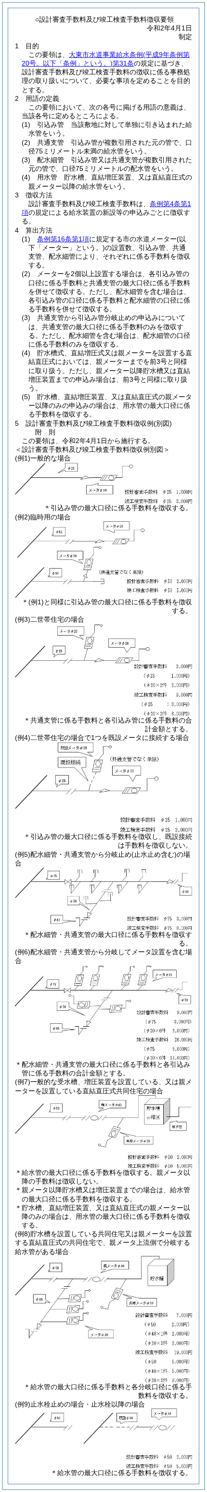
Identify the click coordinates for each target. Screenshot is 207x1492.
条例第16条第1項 (63, 239)
